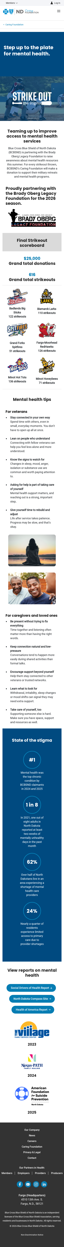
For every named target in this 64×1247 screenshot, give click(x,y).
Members (7, 1173)
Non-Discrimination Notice (32, 1235)
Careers (31, 1141)
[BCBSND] (21, 11)
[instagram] (36, 1184)
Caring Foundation (32, 1146)
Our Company (32, 1129)
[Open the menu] (51, 11)
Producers (57, 1173)
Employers (24, 1173)
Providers (40, 1173)
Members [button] (10, 3)
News (32, 1135)
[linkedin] (44, 1184)
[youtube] (28, 1184)
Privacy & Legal (32, 1152)
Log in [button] (57, 3)
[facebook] (20, 1184)
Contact (32, 1157)
